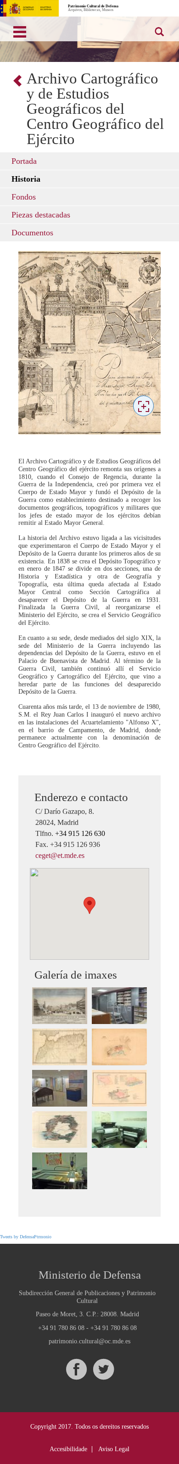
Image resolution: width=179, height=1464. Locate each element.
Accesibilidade (68, 1449)
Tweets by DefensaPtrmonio (25, 1236)
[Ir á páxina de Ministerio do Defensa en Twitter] (103, 1369)
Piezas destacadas (40, 214)
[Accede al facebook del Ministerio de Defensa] (76, 1369)
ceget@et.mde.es (59, 855)
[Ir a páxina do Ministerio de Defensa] (29, 8)
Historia (25, 179)
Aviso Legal (113, 1449)
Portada (24, 161)
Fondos (23, 196)
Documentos (32, 232)
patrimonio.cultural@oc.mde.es (89, 1341)
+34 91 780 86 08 (61, 1328)
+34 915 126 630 (80, 833)
